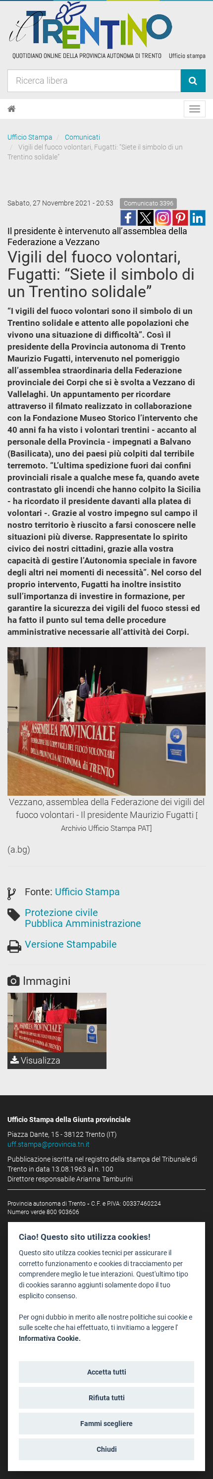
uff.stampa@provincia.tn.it (48, 1144)
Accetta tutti (106, 1372)
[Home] (11, 109)
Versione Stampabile (71, 944)
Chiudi (107, 1449)
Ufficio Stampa (30, 137)
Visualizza (39, 1060)
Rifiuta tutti (107, 1398)
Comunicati (82, 137)
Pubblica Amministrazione (83, 923)
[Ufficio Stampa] (106, 29)
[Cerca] (193, 80)
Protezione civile (61, 912)
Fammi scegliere (106, 1424)
